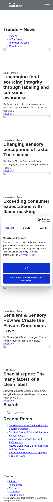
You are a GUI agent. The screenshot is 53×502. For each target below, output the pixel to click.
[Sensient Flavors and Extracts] (13, 5)
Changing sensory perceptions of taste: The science (26, 149)
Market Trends (16, 46)
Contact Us (14, 491)
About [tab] (43, 228)
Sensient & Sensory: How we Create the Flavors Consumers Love (25, 323)
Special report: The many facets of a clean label (24, 379)
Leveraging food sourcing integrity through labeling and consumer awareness (26, 87)
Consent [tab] (9, 228)
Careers (13, 488)
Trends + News (19, 29)
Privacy (13, 481)
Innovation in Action (19, 43)
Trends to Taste (16, 495)
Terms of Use (15, 485)
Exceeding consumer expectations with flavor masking (26, 206)
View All (13, 36)
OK (26, 268)
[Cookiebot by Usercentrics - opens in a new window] (38, 220)
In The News (15, 39)
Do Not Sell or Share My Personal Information (26, 278)
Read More (9, 114)
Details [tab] (26, 228)
